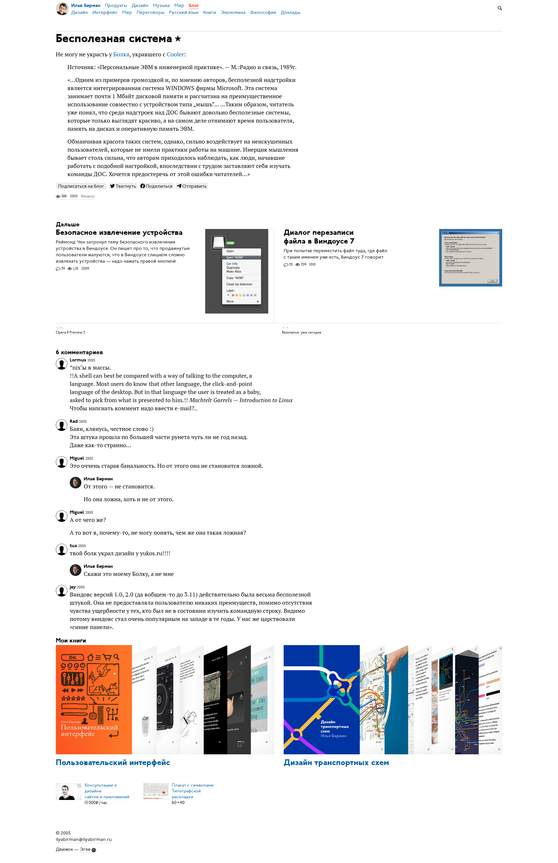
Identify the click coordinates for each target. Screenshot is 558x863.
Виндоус (88, 196)
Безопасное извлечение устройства (119, 233)
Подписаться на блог (81, 186)
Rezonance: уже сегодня (301, 332)
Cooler (175, 54)
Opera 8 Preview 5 (70, 332)
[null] (123, 186)
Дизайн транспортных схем (336, 763)
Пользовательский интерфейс (113, 763)
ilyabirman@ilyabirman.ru (84, 839)
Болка (121, 54)
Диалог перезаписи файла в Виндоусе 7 (319, 237)
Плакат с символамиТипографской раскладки (193, 791)
